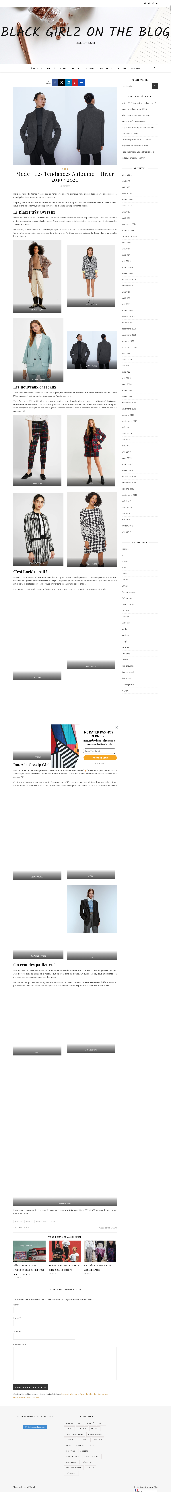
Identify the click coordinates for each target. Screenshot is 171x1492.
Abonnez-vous (100, 757)
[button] (98, 736)
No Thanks (99, 763)
